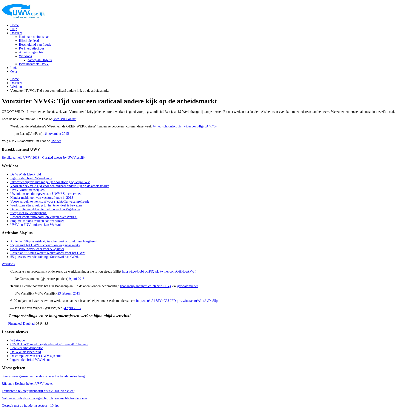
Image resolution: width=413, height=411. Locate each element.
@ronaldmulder (187, 286)
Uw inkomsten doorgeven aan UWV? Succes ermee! (46, 193)
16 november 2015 (56, 133)
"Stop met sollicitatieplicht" (28, 213)
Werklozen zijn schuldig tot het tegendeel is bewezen (46, 205)
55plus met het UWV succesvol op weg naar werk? (45, 245)
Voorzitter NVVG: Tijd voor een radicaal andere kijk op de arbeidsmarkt (59, 186)
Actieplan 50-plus (40, 60)
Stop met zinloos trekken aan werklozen (37, 221)
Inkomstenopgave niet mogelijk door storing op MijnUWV (50, 182)
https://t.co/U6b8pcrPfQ (138, 271)
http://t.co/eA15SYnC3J (152, 300)
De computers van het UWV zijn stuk (36, 356)
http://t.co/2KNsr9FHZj (155, 286)
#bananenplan (129, 286)
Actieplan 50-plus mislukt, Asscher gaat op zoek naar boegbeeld (53, 241)
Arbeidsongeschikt (31, 52)
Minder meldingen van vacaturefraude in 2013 (41, 197)
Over (13, 71)
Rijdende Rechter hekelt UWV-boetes (27, 383)
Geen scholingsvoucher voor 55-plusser (37, 249)
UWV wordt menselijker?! (28, 190)
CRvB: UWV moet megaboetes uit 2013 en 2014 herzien (49, 344)
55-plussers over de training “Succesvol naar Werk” (45, 257)
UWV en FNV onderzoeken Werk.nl (35, 224)
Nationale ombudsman (34, 37)
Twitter (56, 141)
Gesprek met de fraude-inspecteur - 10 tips (30, 405)
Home (14, 25)
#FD (173, 300)
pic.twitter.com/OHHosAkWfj (175, 271)
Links (14, 68)
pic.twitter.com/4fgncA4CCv (197, 126)
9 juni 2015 (77, 279)
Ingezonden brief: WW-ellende (31, 178)
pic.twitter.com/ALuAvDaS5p (197, 300)
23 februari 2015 (68, 293)
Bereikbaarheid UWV (34, 64)
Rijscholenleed (29, 40)
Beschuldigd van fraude (35, 44)
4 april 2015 (72, 308)
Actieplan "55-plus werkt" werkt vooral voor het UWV (47, 253)
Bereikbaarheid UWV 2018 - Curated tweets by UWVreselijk (43, 157)
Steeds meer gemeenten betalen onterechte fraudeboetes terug (43, 376)
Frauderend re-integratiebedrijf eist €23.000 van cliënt (38, 391)
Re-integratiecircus (31, 48)
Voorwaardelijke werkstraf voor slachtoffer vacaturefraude (49, 201)
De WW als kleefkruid (25, 174)
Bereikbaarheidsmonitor (26, 348)
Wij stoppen (18, 340)
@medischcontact (165, 126)
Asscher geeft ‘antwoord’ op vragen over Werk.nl (43, 217)
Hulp (13, 29)
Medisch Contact (64, 119)
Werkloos (25, 56)
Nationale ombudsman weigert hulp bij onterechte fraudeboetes (44, 398)
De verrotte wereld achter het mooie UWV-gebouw (45, 209)
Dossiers (16, 33)
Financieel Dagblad (21, 323)
